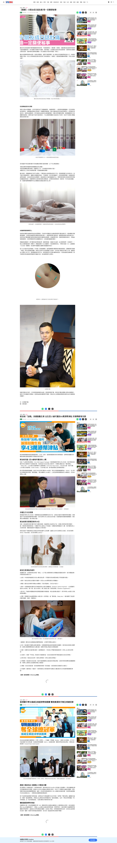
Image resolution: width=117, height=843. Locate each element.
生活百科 (89, 28)
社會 (88, 49)
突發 (88, 56)
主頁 (21, 7)
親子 (27, 7)
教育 (24, 7)
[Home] (9, 2)
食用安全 (89, 70)
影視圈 (89, 21)
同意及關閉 (92, 840)
